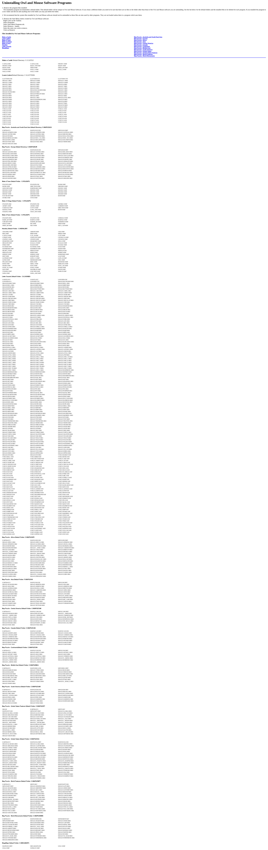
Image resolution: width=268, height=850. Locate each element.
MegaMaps (5, 48)
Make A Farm (6, 43)
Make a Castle (6, 37)
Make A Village (7, 42)
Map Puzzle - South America (143, 49)
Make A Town (6, 40)
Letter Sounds (6, 46)
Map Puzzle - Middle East (142, 48)
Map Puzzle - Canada (141, 45)
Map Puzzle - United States (142, 51)
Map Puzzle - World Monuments (144, 56)
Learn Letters (6, 38)
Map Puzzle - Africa (140, 40)
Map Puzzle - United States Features (145, 53)
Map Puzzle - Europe (141, 38)
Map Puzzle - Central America (143, 43)
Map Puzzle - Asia (140, 42)
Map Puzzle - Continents (142, 46)
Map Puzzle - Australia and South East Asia (148, 37)
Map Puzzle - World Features (143, 54)
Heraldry (5, 45)
